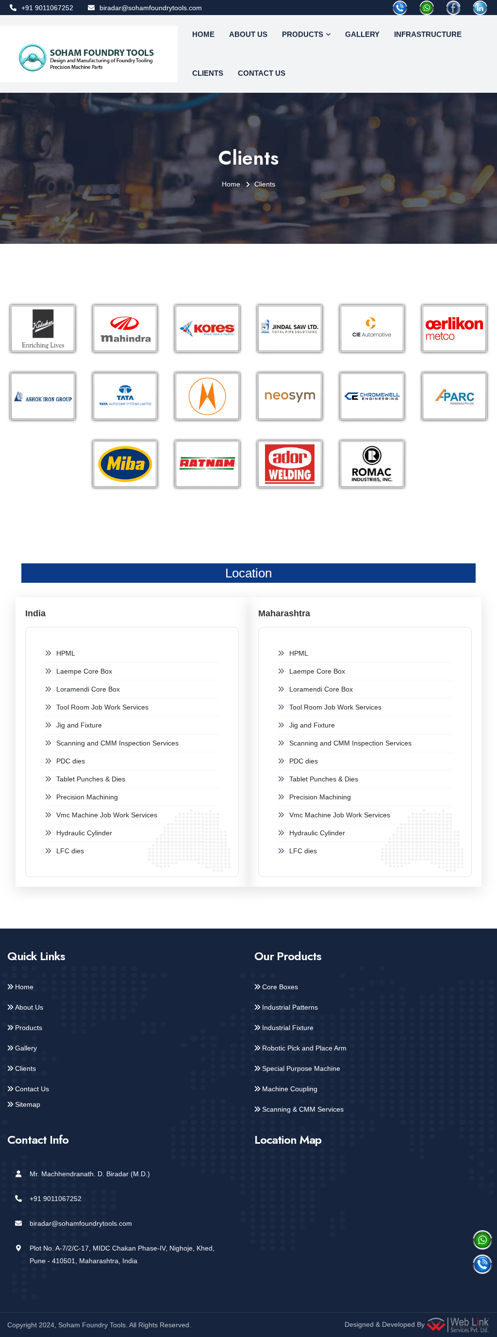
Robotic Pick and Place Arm (304, 1048)
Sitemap (27, 1104)
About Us (29, 1007)
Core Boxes (280, 987)
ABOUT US (248, 34)
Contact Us (32, 1089)
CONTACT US (261, 73)
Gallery (26, 1048)
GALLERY (362, 34)
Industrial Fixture (288, 1028)
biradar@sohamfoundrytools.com (150, 8)
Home (231, 184)
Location (248, 573)
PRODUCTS (302, 34)
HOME (203, 34)
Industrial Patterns (290, 1007)
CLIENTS (207, 73)
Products (28, 1028)
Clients (25, 1068)
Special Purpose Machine (301, 1068)
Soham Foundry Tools (92, 1325)
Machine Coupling (289, 1089)
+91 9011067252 (47, 8)
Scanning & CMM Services (303, 1109)
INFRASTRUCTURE (428, 34)
